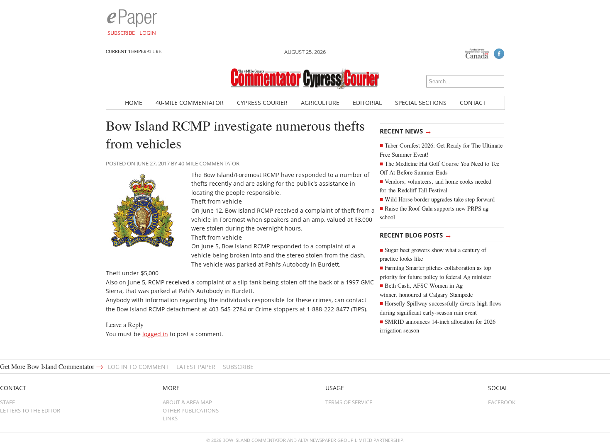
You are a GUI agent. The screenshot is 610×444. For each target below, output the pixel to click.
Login (147, 32)
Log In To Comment (138, 367)
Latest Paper (195, 367)
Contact (473, 103)
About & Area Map (187, 402)
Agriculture (320, 103)
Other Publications (191, 410)
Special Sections (421, 103)
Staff (7, 402)
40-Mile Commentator (190, 103)
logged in (155, 334)
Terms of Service (348, 402)
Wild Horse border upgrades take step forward (440, 199)
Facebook (501, 402)
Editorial (367, 103)
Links (170, 418)
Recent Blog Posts (416, 235)
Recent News (406, 131)
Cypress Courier (262, 103)
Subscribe (121, 32)
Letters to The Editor (30, 410)
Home (133, 103)
